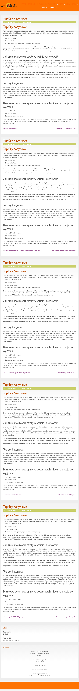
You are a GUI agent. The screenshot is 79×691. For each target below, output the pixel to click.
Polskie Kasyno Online (10, 128)
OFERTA (61, 4)
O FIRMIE (23, 4)
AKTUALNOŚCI (41, 4)
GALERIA (44, 7)
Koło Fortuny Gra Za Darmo (66, 373)
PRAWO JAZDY (52, 4)
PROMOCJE (31, 4)
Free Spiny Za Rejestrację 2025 (65, 128)
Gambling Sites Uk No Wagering (13, 617)
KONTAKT (52, 7)
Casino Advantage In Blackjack (65, 617)
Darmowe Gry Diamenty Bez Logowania (63, 250)
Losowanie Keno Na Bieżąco (12, 495)
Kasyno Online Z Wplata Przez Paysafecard (17, 373)
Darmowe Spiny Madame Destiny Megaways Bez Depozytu (22, 250)
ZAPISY (68, 4)
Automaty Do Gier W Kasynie (66, 495)
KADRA (74, 4)
